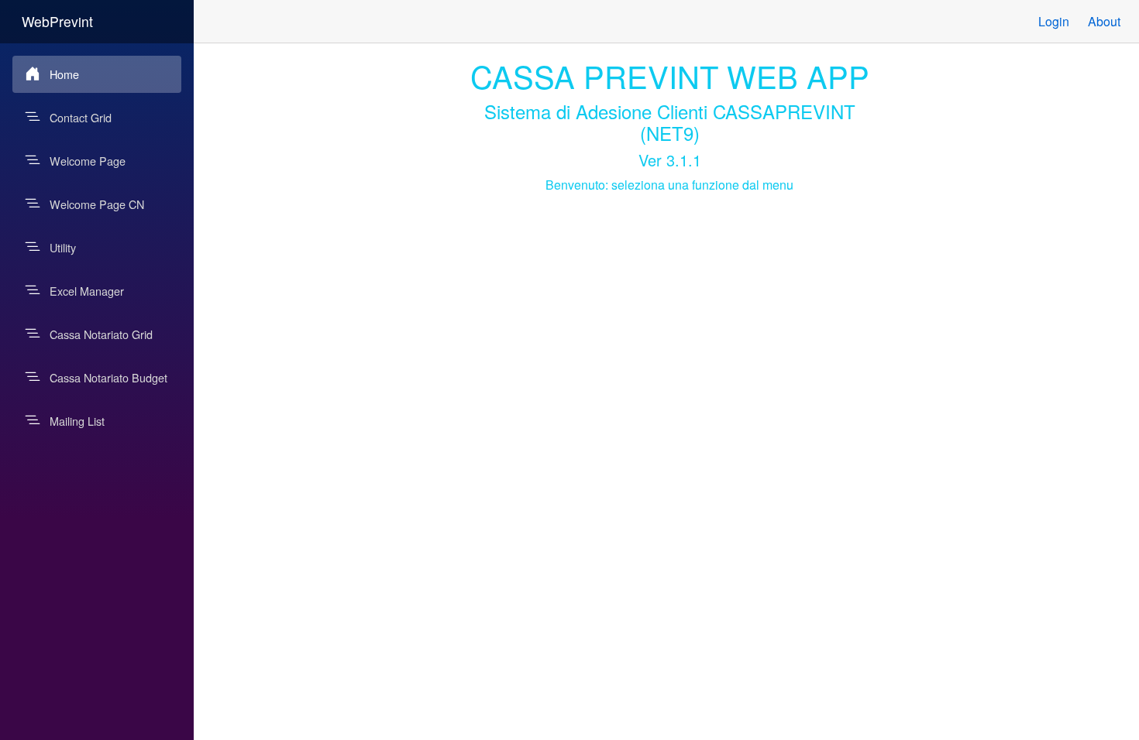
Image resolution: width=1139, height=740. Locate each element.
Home (64, 74)
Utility (63, 247)
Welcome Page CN (97, 204)
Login (1053, 21)
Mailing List (77, 421)
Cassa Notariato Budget (108, 377)
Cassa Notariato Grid (101, 334)
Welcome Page (88, 160)
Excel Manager (87, 291)
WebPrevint (57, 21)
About (1104, 21)
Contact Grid (81, 117)
